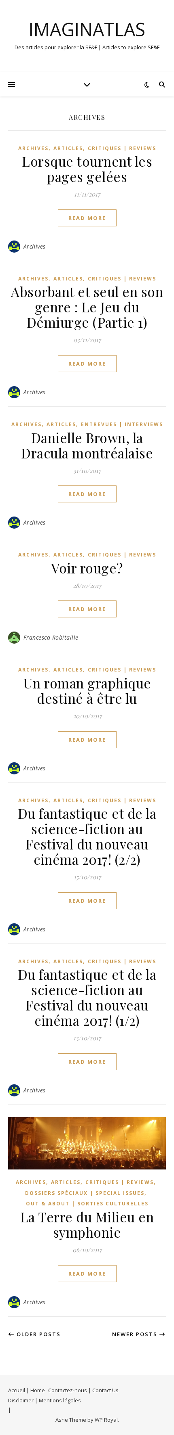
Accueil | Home (26, 1390)
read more (87, 218)
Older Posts (38, 1334)
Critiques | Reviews (122, 148)
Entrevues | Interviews (122, 424)
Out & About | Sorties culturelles (87, 1203)
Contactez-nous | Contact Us (83, 1390)
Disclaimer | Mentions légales (44, 1400)
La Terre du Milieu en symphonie (87, 1224)
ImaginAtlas (87, 29)
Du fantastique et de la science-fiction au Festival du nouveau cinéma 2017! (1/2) (87, 997)
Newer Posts (135, 1334)
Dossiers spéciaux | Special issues (84, 1193)
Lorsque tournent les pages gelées (87, 168)
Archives (33, 148)
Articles (68, 148)
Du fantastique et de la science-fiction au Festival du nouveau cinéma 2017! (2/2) (87, 836)
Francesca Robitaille (51, 637)
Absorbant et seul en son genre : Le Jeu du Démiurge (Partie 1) (87, 306)
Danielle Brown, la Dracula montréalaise (87, 445)
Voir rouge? (87, 568)
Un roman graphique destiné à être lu (87, 690)
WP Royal (106, 1419)
